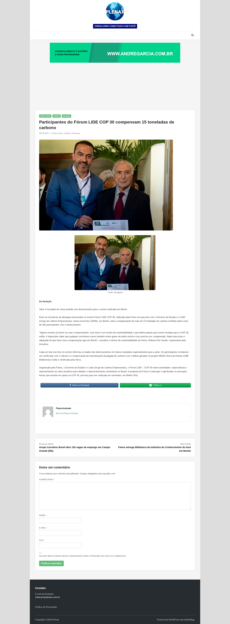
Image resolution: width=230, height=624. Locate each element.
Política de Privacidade (46, 607)
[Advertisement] (115, 83)
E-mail (43, 528)
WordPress (174, 620)
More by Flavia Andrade (67, 413)
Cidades (56, 116)
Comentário (47, 479)
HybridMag (189, 620)
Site (41, 540)
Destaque (66, 116)
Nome (43, 515)
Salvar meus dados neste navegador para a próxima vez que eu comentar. (82, 556)
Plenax (55, 620)
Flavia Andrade (63, 408)
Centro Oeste (45, 116)
